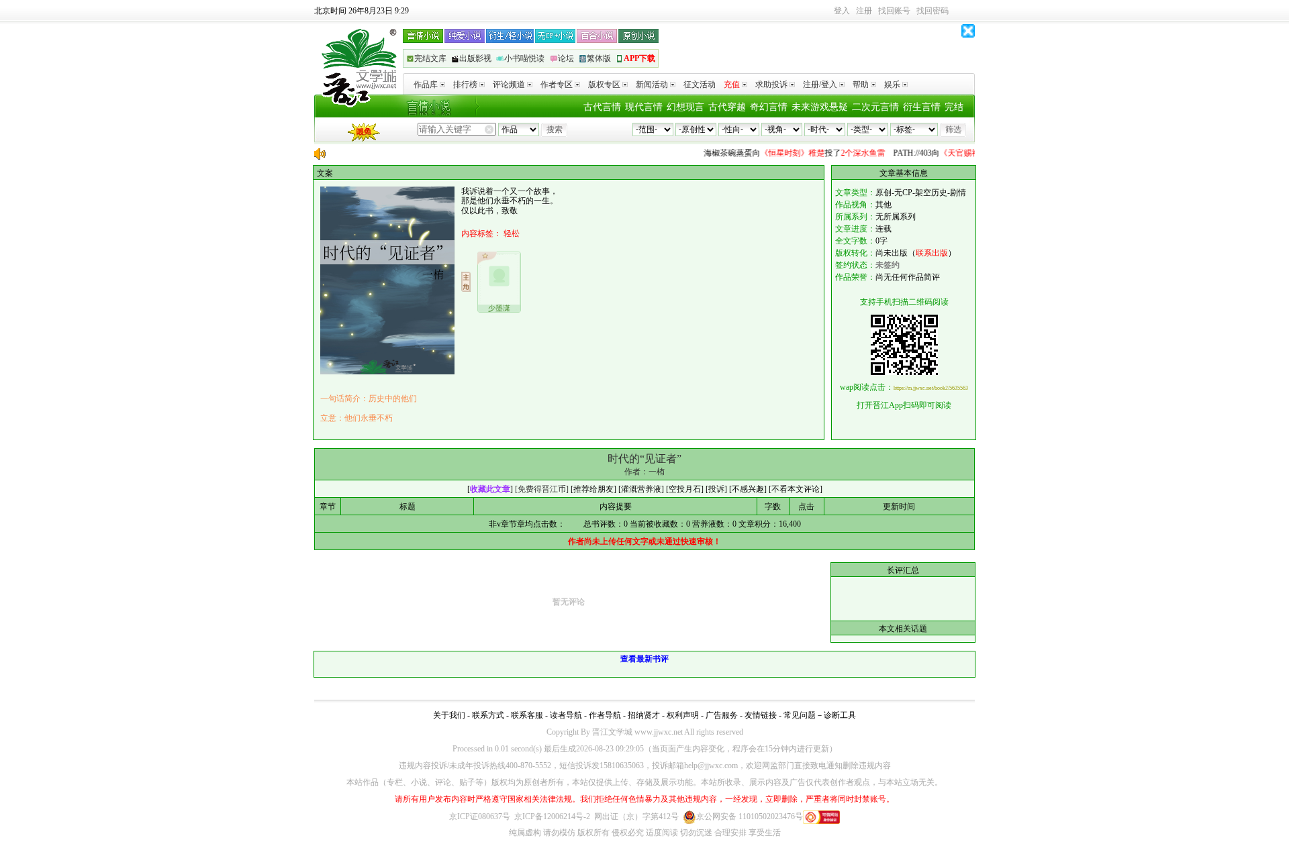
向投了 (786, 153)
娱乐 (892, 84)
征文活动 (699, 84)
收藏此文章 (490, 489)
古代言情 (602, 107)
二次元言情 (875, 107)
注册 (864, 10)
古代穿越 (727, 107)
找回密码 (932, 10)
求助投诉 (771, 84)
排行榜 (465, 84)
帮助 (861, 84)
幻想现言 (685, 107)
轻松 (512, 233)
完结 (954, 107)
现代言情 (644, 107)
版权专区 (604, 84)
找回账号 (894, 10)
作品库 (426, 84)
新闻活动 (652, 84)
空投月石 (685, 489)
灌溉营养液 (641, 489)
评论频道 (509, 84)
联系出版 (932, 253)
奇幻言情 (768, 107)
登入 (842, 10)
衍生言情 (922, 107)
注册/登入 (820, 84)
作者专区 (556, 84)
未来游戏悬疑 (820, 107)
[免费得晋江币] (542, 489)
